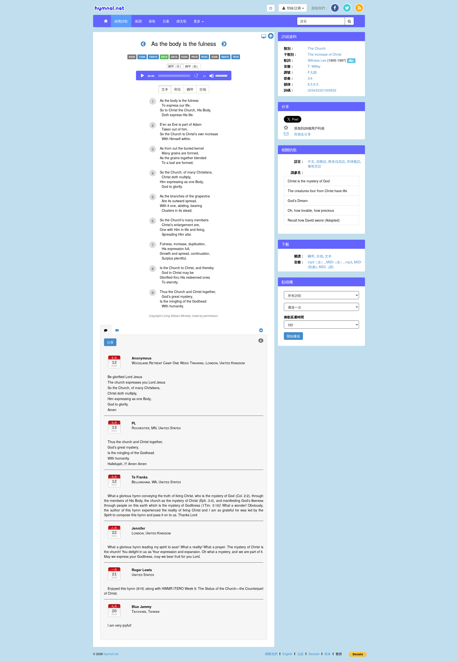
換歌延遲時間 (294, 317)
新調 (138, 21)
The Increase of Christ (324, 54)
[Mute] (211, 75)
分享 (110, 342)
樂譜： (299, 256)
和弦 (177, 89)
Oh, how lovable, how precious (311, 210)
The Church (317, 48)
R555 (204, 57)
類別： (289, 48)
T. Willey (314, 66)
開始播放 (293, 336)
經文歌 (182, 21)
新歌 (152, 21)
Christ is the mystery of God (309, 181)
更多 (197, 21)
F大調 (312, 72)
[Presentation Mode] (263, 36)
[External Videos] (117, 330)
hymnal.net (111, 654)
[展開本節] (271, 36)
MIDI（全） (335, 262)
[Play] (142, 75)
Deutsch (313, 654)
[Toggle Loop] (196, 75)
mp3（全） (316, 262)
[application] (183, 75)
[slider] (222, 75)
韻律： (289, 84)
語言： (299, 161)
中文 (311, 161)
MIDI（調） (327, 266)
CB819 (153, 57)
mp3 (348, 262)
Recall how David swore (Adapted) (314, 220)
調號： (289, 72)
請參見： (297, 172)
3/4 (310, 78)
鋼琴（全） (175, 66)
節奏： (289, 78)
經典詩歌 (121, 21)
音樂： (289, 66)
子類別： (290, 54)
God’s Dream (298, 200)
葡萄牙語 (314, 166)
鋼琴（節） (192, 66)
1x (204, 76)
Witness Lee (317, 60)
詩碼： (289, 90)
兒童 (166, 21)
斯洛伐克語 (336, 161)
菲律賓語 (353, 161)
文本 (164, 89)
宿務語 (321, 161)
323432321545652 (322, 90)
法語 (300, 654)
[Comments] (105, 330)
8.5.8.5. (313, 84)
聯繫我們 (271, 654)
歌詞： (289, 60)
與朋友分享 (302, 134)
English (287, 654)
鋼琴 (190, 89)
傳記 (351, 60)
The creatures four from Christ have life (317, 190)
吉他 (202, 89)
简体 (327, 654)
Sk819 (225, 57)
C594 (142, 57)
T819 (236, 57)
